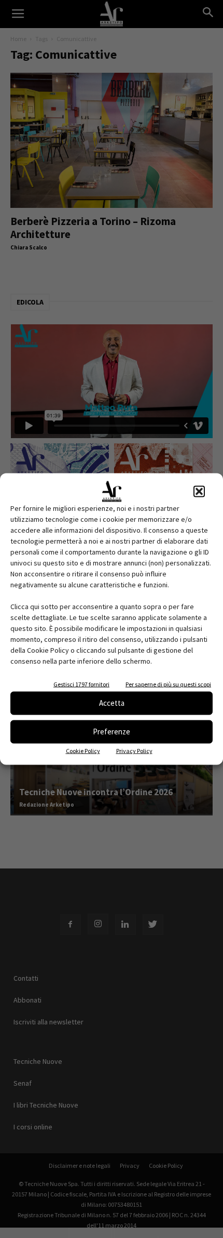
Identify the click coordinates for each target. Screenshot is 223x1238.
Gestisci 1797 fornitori (81, 684)
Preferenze (111, 731)
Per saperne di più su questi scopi (168, 684)
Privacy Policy (134, 750)
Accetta (111, 703)
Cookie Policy (83, 750)
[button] (199, 491)
